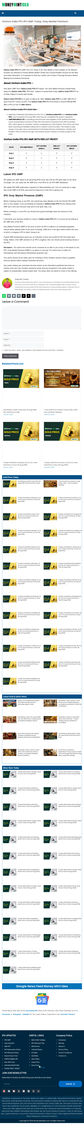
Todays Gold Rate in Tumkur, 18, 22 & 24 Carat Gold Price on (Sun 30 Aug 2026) (29, 647)
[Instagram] (33, 296)
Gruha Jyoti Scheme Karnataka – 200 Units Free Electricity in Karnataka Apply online (29, 702)
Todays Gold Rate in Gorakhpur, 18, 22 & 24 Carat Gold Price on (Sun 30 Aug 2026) (70, 532)
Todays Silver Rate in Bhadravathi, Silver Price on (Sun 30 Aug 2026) (29, 903)
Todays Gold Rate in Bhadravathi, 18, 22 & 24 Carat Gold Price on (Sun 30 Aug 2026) (29, 664)
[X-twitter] (29, 296)
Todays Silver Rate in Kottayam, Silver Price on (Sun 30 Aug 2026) (69, 854)
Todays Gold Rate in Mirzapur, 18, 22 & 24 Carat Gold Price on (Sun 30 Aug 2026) (29, 565)
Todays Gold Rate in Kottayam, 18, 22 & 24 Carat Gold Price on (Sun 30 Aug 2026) (70, 614)
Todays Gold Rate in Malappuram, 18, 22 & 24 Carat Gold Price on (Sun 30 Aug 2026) (70, 598)
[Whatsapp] (4, 296)
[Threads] (24, 296)
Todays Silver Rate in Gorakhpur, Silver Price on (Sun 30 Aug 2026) (69, 773)
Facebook (6, 1014)
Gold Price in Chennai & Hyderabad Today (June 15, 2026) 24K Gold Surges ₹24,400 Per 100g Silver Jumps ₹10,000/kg (69, 752)
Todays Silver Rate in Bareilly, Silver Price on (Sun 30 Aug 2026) (29, 773)
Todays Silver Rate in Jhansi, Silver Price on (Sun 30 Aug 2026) (69, 789)
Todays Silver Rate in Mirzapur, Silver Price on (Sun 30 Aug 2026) (29, 805)
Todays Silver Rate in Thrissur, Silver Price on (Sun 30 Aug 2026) (29, 952)
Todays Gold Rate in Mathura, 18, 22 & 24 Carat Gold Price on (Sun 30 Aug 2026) (29, 549)
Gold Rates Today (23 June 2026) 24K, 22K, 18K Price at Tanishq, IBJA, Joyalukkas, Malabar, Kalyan (29, 719)
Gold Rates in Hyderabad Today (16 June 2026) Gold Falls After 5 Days (69, 735)
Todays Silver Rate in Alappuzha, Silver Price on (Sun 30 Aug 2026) (29, 870)
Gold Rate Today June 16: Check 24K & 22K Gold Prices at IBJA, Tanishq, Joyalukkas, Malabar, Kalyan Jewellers (28, 752)
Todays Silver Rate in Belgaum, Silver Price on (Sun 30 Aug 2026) (69, 952)
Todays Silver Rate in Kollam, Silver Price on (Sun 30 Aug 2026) (70, 870)
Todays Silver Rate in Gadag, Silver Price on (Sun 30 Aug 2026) (70, 919)
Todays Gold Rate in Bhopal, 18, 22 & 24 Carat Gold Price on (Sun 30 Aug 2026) (29, 499)
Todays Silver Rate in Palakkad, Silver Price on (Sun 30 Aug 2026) (29, 854)
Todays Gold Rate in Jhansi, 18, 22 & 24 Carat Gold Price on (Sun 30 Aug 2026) (69, 549)
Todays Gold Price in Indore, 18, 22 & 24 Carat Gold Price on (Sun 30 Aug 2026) (69, 499)
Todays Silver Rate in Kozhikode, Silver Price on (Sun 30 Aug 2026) (29, 838)
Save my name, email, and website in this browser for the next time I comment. (34, 350)
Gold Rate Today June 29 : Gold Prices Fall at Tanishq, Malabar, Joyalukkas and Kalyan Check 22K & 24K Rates (69, 703)
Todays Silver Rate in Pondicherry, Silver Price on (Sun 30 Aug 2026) (69, 936)
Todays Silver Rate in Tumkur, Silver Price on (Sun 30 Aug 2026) (29, 887)
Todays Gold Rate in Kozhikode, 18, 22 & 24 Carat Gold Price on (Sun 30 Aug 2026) (29, 598)
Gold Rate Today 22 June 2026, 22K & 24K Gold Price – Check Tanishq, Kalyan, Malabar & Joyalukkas (68, 719)
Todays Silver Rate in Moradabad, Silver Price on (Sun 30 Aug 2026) (69, 805)
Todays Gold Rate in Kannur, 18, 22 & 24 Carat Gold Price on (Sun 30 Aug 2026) (69, 581)
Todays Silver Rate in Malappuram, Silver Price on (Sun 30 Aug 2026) (70, 838)
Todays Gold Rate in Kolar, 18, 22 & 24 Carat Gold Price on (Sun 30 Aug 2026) (70, 647)
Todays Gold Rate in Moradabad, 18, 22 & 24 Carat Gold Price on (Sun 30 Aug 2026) (69, 565)
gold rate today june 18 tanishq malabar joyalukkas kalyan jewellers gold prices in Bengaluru (29, 735)
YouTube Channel (67, 1014)
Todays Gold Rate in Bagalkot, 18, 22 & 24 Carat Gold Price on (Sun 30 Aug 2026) (29, 680)
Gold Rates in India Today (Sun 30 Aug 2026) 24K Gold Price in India (29, 482)
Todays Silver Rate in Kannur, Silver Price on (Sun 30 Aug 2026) (69, 822)
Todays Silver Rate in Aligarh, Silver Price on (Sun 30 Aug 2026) (29, 822)
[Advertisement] (42, 1096)
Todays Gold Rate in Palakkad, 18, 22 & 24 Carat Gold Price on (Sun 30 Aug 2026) (29, 614)
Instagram (17, 1014)
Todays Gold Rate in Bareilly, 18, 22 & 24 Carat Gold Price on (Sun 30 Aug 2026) (29, 532)
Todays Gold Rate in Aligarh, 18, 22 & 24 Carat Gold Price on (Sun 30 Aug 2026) (29, 581)
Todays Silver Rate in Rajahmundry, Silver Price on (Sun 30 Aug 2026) (29, 968)
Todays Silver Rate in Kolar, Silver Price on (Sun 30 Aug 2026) (69, 887)
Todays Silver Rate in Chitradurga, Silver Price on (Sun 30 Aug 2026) (29, 936)
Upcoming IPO (31, 1011)
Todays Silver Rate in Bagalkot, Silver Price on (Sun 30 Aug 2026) (29, 919)
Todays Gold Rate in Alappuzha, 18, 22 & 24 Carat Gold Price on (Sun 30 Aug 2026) (28, 631)
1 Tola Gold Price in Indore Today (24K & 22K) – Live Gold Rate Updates (69, 483)
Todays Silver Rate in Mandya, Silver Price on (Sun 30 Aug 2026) (69, 903)
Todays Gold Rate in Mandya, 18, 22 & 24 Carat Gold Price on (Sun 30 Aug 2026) (69, 664)
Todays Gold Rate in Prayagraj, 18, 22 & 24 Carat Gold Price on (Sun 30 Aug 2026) (69, 516)
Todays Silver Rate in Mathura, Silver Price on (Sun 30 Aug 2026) (29, 789)
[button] (2, 13)
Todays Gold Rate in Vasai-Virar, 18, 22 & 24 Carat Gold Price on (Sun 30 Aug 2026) (29, 516)
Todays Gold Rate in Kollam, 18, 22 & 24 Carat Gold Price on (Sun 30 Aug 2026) (69, 631)
